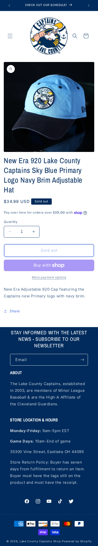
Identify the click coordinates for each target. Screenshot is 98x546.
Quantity (10, 222)
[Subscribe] (82, 360)
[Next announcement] (88, 5)
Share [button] (15, 311)
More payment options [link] (49, 277)
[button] (10, 35)
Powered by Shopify (77, 541)
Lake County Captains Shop (41, 541)
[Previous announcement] (9, 5)
